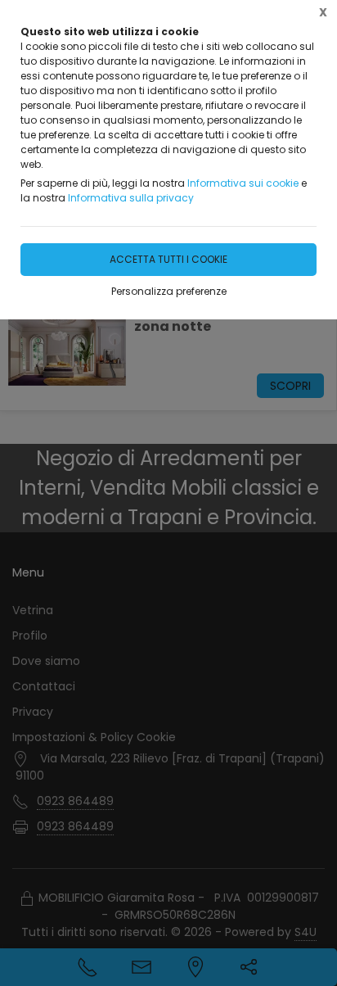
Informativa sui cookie (243, 183)
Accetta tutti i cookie (168, 259)
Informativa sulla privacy (131, 198)
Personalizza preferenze (169, 291)
